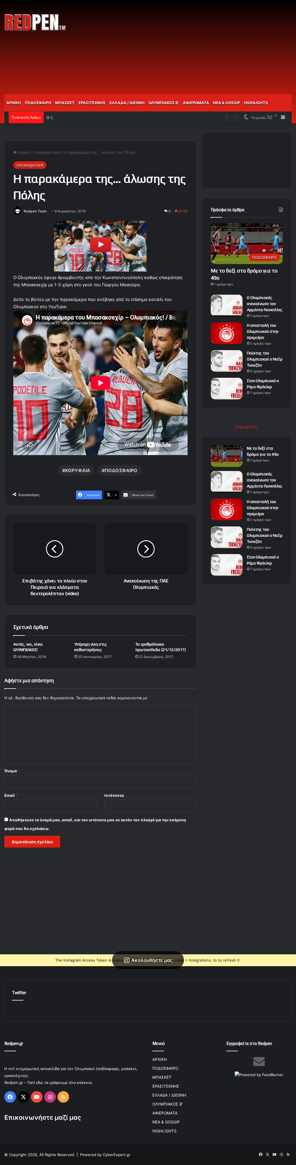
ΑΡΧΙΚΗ (13, 102)
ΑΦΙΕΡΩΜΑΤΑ (196, 102)
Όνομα (12, 770)
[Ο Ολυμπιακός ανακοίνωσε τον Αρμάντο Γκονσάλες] (227, 305)
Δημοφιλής (246, 426)
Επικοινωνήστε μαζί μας (42, 1117)
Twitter (19, 992)
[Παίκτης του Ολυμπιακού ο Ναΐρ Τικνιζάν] (227, 361)
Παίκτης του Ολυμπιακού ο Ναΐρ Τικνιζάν (264, 359)
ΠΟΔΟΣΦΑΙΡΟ (38, 102)
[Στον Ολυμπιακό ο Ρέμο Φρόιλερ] (227, 388)
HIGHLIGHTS (256, 102)
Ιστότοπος (114, 795)
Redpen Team (35, 211)
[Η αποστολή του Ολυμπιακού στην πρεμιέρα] (227, 333)
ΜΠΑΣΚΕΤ (65, 102)
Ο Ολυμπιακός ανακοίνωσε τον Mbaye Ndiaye (88, 117)
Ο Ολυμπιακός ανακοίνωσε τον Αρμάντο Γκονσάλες (264, 303)
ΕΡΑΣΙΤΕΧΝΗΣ (92, 102)
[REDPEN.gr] (35, 22)
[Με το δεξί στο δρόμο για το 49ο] (227, 456)
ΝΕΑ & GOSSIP (226, 102)
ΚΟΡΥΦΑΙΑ (77, 470)
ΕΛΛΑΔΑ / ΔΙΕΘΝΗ (127, 102)
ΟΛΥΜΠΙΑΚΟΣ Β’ (164, 102)
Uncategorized (47, 152)
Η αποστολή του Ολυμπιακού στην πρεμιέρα (262, 331)
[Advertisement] (199, 46)
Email (11, 795)
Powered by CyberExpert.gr (105, 1154)
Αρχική (23, 152)
